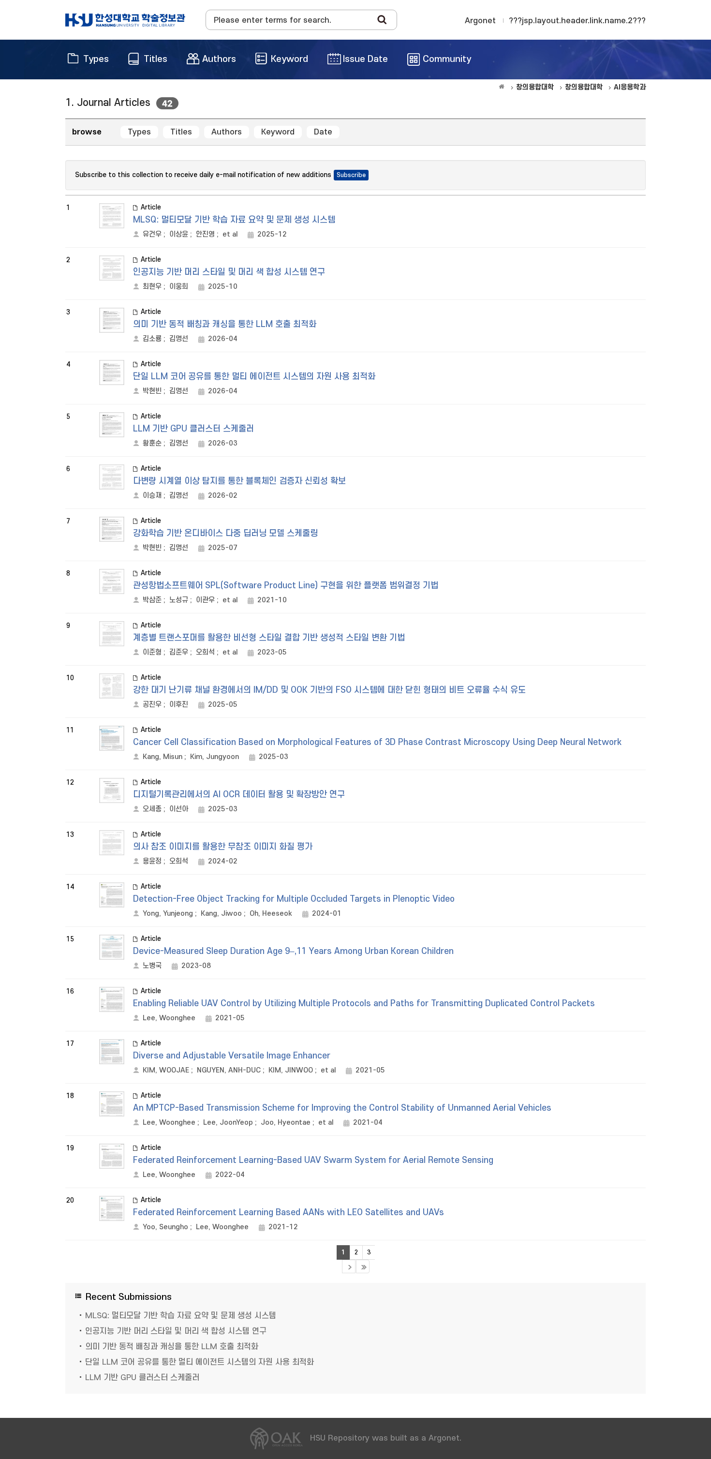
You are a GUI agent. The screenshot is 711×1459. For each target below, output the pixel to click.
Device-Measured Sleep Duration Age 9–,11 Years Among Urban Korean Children (293, 951)
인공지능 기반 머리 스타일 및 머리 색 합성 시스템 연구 (229, 272)
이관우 (205, 600)
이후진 (178, 704)
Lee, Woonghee (169, 1018)
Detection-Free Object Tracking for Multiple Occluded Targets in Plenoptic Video (294, 899)
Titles (181, 132)
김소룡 (152, 339)
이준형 (152, 652)
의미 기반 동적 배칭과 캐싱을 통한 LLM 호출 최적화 (224, 324)
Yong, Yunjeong (168, 913)
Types (139, 132)
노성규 (178, 600)
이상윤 (178, 234)
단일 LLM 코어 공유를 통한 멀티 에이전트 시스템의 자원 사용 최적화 (254, 376)
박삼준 (152, 600)
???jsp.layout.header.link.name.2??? (577, 20)
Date (323, 132)
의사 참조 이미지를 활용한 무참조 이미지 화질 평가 (222, 846)
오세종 (152, 809)
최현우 (152, 287)
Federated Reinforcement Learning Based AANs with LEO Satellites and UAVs (288, 1212)
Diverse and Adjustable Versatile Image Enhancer (231, 1055)
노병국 (152, 966)
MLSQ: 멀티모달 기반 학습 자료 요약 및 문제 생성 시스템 (234, 219)
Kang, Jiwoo (221, 913)
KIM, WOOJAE (166, 1070)
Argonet (480, 20)
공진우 (152, 704)
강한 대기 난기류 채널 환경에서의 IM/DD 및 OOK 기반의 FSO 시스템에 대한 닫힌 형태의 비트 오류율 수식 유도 (329, 690)
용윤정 (152, 861)
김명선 (178, 339)
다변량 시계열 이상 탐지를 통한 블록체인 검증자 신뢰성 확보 (239, 481)
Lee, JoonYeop (228, 1122)
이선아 (178, 809)
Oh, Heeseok (271, 913)
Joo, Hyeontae (286, 1122)
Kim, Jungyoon (214, 757)
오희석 (205, 652)
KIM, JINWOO (290, 1070)
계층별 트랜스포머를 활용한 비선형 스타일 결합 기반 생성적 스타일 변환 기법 (269, 637)
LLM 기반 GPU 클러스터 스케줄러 (193, 428)
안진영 (205, 234)
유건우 (152, 234)
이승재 (152, 495)
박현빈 (152, 391)
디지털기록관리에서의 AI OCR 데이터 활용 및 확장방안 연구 (239, 794)
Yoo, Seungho (165, 1227)
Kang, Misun (162, 757)
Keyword (278, 132)
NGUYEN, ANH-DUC (229, 1070)
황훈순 (152, 443)
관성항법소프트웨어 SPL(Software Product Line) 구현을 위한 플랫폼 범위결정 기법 (285, 585)
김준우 (178, 652)
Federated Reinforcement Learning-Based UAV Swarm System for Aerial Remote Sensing (313, 1160)
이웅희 (178, 287)
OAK (125, 20)
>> (363, 1266)
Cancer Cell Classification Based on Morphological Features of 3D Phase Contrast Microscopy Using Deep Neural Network (377, 742)
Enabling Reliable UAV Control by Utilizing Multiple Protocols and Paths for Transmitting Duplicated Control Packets (364, 1003)
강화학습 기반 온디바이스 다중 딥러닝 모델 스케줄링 (225, 533)
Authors (226, 132)
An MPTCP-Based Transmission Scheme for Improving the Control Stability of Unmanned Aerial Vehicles (342, 1108)
